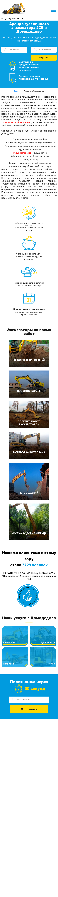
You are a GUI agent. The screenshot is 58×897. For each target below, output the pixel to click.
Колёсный (9, 642)
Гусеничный (48, 642)
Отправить (44, 57)
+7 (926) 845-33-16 (12, 18)
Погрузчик (9, 663)
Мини (52, 663)
